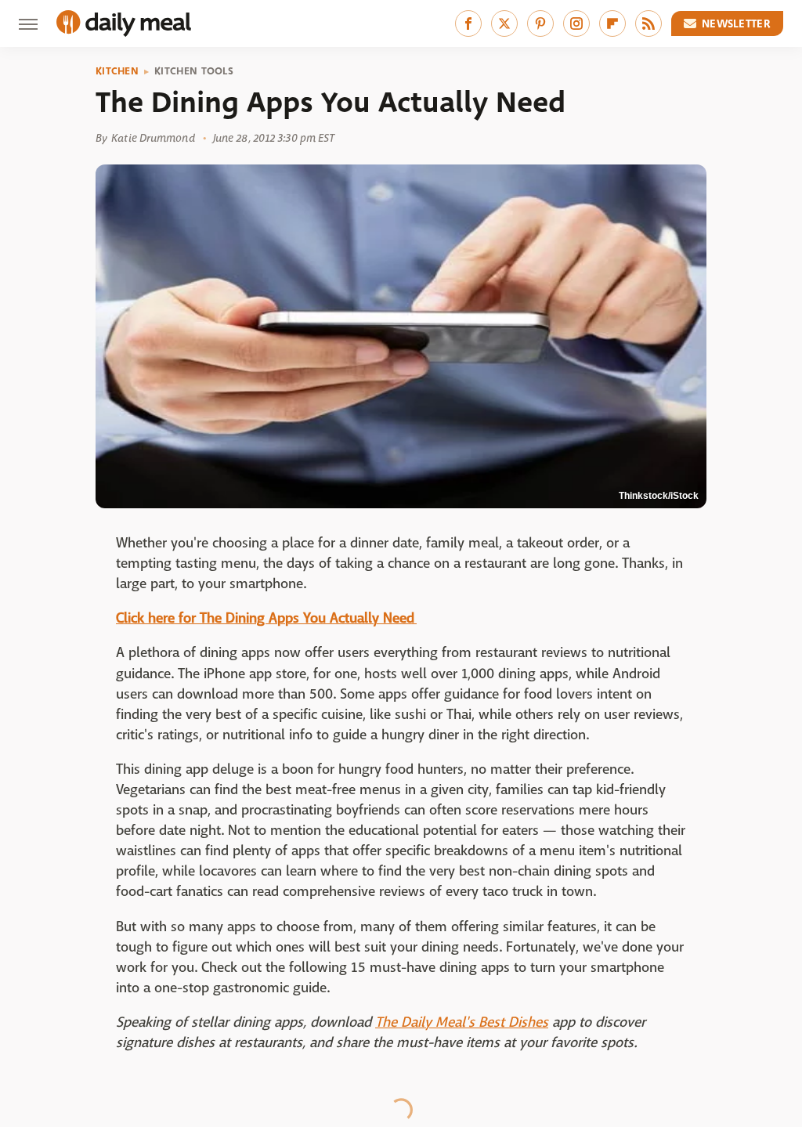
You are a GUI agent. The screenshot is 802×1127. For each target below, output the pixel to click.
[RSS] (648, 23)
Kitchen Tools (193, 71)
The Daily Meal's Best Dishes (461, 1022)
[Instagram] (576, 23)
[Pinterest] (540, 23)
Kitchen (117, 71)
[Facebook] (468, 23)
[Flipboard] (612, 23)
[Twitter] (504, 23)
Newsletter (736, 23)
